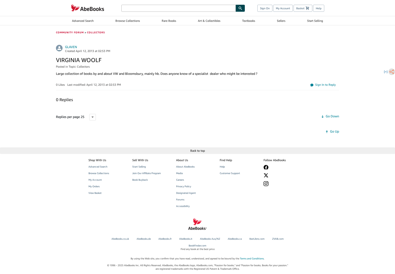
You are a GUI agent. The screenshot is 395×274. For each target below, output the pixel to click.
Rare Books (169, 20)
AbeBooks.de (144, 238)
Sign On (265, 8)
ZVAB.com (278, 238)
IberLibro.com (257, 238)
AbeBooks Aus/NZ (210, 238)
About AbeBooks (185, 166)
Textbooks (248, 20)
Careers (180, 179)
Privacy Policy (183, 186)
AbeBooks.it (185, 238)
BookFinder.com (198, 247)
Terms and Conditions (252, 258)
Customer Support (230, 173)
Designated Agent (186, 192)
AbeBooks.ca (235, 238)
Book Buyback (140, 179)
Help (319, 8)
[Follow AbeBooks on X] (282, 175)
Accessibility (183, 206)
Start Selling (315, 20)
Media (179, 173)
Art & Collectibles (209, 20)
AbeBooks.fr (165, 238)
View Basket (95, 192)
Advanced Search (83, 20)
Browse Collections (127, 20)
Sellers (281, 20)
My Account (283, 8)
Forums (180, 199)
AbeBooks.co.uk (120, 238)
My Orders (94, 186)
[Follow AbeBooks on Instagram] (282, 183)
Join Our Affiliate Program (146, 173)
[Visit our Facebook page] (282, 167)
